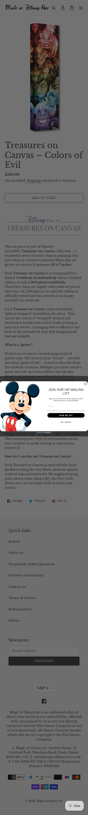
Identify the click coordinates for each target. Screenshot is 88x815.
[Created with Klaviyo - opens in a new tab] (44, 432)
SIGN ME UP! (66, 415)
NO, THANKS (66, 422)
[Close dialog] (85, 383)
